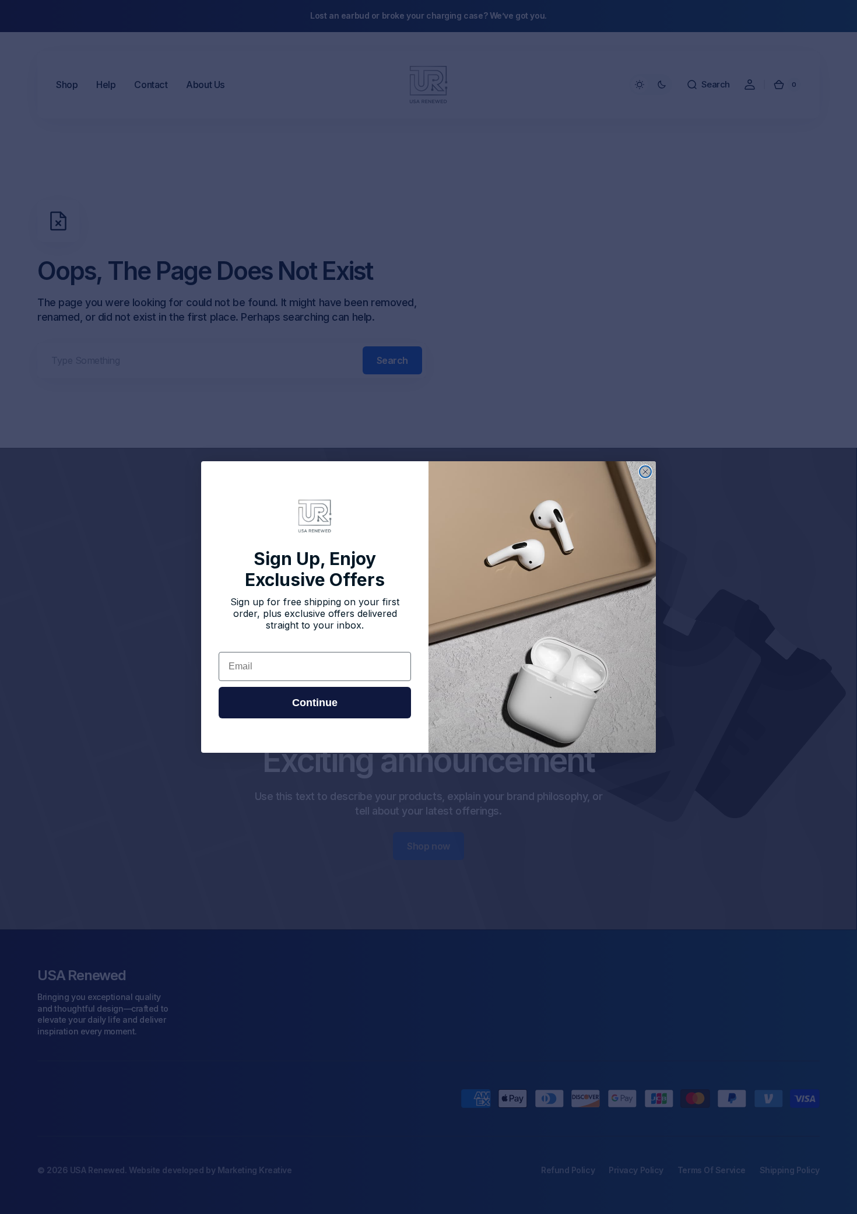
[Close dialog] (645, 472)
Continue (315, 702)
